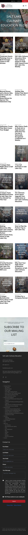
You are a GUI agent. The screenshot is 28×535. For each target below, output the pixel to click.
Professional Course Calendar (11, 412)
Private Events (7, 413)
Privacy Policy (4, 519)
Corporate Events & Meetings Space (13, 416)
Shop (5, 428)
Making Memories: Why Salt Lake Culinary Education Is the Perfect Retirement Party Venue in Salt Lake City (6, 232)
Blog (6, 437)
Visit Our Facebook (9, 442)
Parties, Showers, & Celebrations (12, 418)
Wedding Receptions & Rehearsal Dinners (14, 419)
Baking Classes (8, 395)
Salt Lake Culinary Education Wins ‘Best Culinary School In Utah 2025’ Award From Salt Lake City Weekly (21, 61)
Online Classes (7, 426)
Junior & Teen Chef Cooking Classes (13, 399)
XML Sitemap (19, 519)
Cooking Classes (7, 392)
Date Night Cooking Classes (11, 398)
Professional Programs (9, 403)
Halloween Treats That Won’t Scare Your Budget (6, 128)
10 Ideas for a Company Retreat (21, 297)
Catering (5, 422)
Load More (14, 310)
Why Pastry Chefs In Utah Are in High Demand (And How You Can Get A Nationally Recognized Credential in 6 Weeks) (21, 133)
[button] (23, 6)
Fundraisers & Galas (9, 420)
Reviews (7, 441)
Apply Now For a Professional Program (13, 410)
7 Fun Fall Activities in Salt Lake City (21, 166)
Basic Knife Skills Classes (10, 402)
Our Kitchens (8, 431)
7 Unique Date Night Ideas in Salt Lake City (6, 166)
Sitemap (24, 519)
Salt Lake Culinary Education (11, 518)
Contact (19, 1)
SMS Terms (14, 519)
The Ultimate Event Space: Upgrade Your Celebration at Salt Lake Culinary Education (21, 197)
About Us (13, 1)
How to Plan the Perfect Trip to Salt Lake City (21, 227)
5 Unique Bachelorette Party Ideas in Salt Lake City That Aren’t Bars (6, 299)
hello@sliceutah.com (8, 374)
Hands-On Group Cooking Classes (12, 415)
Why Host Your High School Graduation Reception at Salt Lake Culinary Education (21, 267)
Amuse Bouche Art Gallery (11, 432)
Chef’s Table (7, 396)
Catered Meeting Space (10, 425)
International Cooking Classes (11, 400)
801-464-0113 (6, 371)
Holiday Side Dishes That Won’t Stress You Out (21, 93)
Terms (9, 519)
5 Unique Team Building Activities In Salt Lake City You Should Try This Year (6, 196)
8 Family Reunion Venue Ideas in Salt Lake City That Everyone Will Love (6, 266)
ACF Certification (8, 435)
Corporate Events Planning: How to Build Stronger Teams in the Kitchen (6, 59)
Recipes (6, 438)
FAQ (6, 434)
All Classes (7, 393)
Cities (6, 439)
